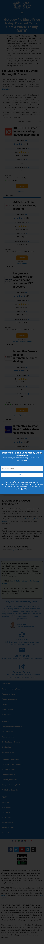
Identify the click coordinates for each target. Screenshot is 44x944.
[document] (22, 472)
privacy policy (22, 489)
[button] (41, 453)
